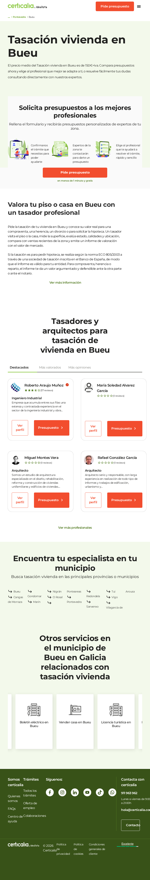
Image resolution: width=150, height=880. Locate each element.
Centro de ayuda (15, 819)
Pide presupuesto (115, 6)
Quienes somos (14, 798)
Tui (113, 591)
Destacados (19, 367)
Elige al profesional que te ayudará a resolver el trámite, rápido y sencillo (128, 151)
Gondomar (35, 596)
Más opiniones (79, 367)
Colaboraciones (34, 816)
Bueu (16, 591)
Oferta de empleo (30, 805)
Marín (36, 602)
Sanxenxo (92, 606)
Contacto (133, 825)
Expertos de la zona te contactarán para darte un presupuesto (81, 152)
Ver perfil (20, 428)
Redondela (93, 596)
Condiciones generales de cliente (97, 849)
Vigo (115, 597)
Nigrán (57, 591)
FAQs (11, 809)
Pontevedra (19, 16)
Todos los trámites (30, 793)
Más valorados (50, 367)
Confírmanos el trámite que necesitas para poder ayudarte (40, 152)
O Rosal (58, 597)
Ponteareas (74, 591)
